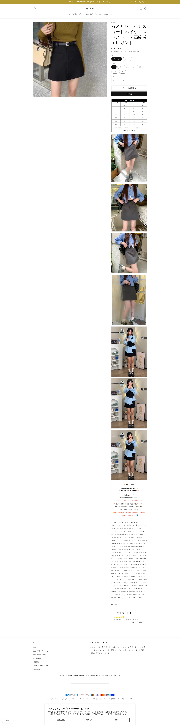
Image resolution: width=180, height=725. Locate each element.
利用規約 (36, 662)
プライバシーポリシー (40, 666)
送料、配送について (39, 654)
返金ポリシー (73, 699)
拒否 (116, 720)
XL (133, 67)
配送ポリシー (103, 699)
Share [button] (116, 604)
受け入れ (89, 720)
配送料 (116, 51)
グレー (127, 59)
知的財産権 (36, 669)
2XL (140, 67)
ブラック (117, 59)
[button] (35, 8)
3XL (115, 72)
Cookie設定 (129, 699)
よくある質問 (37, 658)
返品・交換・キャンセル (41, 651)
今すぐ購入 (129, 94)
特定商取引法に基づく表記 (116, 699)
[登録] (106, 681)
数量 (112, 76)
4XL (122, 72)
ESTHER (54, 699)
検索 (34, 647)
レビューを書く (137, 622)
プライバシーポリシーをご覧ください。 (112, 714)
